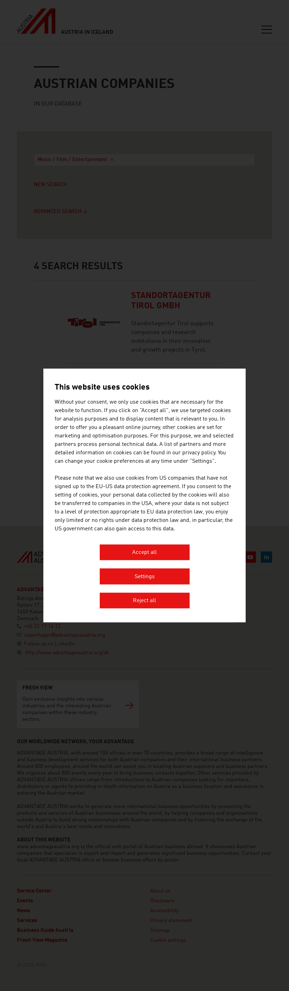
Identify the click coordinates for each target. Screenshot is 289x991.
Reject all (144, 601)
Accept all (144, 553)
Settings (145, 577)
